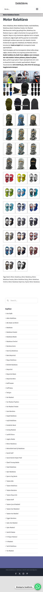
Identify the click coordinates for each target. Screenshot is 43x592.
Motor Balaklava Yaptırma (16, 282)
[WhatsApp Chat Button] (38, 587)
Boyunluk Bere (11, 378)
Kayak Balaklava (11, 416)
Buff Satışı (9, 388)
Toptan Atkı (10, 481)
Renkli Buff (9, 453)
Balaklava (9, 327)
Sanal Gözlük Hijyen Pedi (14, 458)
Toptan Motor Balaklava (32, 282)
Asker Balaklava (11, 318)
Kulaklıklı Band (11, 425)
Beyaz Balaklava (11, 360)
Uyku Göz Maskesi (11, 523)
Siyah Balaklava (11, 467)
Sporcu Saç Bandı (11, 476)
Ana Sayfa (9, 313)
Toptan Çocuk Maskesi (13, 504)
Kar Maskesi (10, 397)
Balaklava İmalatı (11, 332)
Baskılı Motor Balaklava (13, 277)
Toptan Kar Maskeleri (13, 509)
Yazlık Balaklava (11, 546)
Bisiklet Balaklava (11, 365)
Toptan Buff (10, 499)
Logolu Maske (10, 439)
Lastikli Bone (10, 434)
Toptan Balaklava (11, 485)
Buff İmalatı (10, 383)
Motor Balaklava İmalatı (21, 25)
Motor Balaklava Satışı (21, 279)
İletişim (8, 392)
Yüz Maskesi (10, 551)
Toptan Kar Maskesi (12, 513)
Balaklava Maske (11, 337)
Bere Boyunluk (11, 355)
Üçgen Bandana (11, 518)
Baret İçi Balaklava (12, 351)
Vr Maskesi (9, 541)
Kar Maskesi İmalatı (12, 406)
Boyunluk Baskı (11, 374)
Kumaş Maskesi (11, 430)
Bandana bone (11, 346)
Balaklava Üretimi (11, 341)
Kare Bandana (10, 411)
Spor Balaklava (11, 472)
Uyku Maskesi (10, 527)
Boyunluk (9, 369)
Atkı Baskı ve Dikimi (12, 323)
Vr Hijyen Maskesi (11, 537)
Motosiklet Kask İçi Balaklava (15, 448)
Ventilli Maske (10, 532)
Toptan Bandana (11, 490)
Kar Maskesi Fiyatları (12, 402)
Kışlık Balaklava (11, 420)
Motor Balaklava (15, 19)
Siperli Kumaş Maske (12, 462)
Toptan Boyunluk (11, 495)
